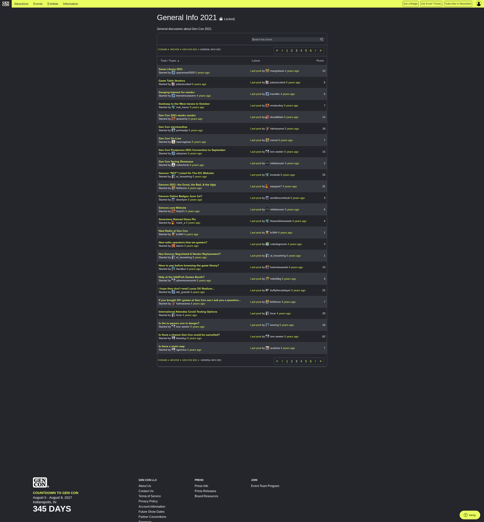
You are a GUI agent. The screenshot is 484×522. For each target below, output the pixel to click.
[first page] (277, 50)
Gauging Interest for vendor (177, 92)
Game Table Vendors (172, 80)
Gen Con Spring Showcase (176, 161)
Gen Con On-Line (170, 138)
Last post (256, 70)
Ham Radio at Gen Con (173, 230)
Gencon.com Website (172, 207)
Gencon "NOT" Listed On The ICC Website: (186, 173)
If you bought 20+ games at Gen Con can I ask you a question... (200, 300)
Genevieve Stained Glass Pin (177, 219)
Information (70, 3)
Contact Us (146, 491)
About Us (145, 486)
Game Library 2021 (171, 69)
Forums (162, 49)
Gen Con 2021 (189, 49)
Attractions (21, 3)
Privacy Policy (148, 501)
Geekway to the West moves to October (184, 103)
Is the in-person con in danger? (179, 323)
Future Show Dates (151, 511)
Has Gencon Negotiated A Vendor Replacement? (190, 253)
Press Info (201, 486)
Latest (256, 60)
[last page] (320, 50)
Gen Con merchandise (173, 126)
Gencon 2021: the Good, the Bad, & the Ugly (187, 184)
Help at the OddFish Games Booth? (182, 277)
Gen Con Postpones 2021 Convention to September (192, 149)
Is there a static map (172, 346)
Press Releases (205, 491)
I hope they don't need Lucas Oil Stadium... (186, 288)
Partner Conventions (152, 516)
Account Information (152, 506)
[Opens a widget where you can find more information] (469, 515)
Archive (174, 49)
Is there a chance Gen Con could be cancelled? (189, 334)
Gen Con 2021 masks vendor (177, 115)
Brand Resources (206, 496)
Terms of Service (150, 496)
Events (38, 3)
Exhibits (52, 3)
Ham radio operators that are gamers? (183, 242)
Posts (320, 60)
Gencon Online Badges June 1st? (180, 196)
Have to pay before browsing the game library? (189, 265)
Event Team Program (265, 486)
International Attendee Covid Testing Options (188, 311)
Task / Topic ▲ (170, 60)
